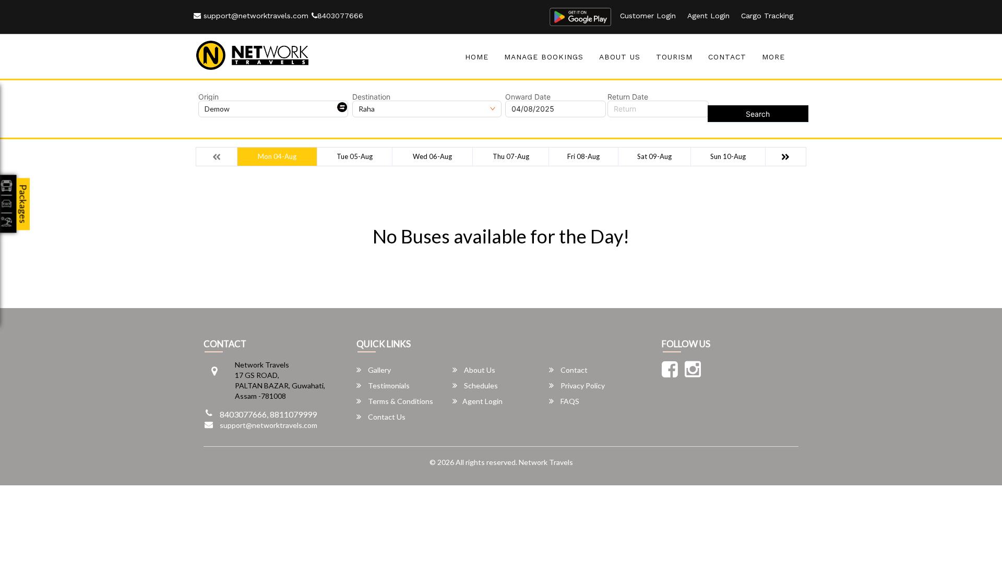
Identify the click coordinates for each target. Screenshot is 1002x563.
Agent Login (708, 15)
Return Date (627, 97)
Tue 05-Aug (355, 156)
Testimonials (388, 385)
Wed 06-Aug (432, 156)
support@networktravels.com (254, 15)
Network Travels (546, 462)
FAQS (569, 401)
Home (476, 57)
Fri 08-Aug (583, 156)
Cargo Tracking (767, 15)
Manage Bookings (543, 57)
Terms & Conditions (399, 401)
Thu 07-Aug (511, 156)
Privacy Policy (582, 385)
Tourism (674, 57)
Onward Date (528, 97)
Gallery (378, 369)
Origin (208, 97)
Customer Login (648, 15)
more (773, 57)
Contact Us (385, 416)
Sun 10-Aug (728, 156)
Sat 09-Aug (654, 156)
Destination (371, 97)
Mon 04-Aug (277, 156)
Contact (727, 57)
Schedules (480, 385)
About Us (619, 57)
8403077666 (340, 15)
